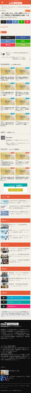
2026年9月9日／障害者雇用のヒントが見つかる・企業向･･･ (19, 201)
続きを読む (4, 27)
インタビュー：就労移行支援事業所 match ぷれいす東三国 (19, 249)
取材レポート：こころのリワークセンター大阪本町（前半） (19, 236)
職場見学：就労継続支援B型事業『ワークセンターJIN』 (18, 285)
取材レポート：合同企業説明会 (18, 225)
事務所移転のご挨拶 (14, 370)
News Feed (9, 137)
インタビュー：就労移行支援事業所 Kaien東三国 (19, 261)
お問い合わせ (22, 385)
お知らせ (2, 385)
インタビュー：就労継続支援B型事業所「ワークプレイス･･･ (19, 255)
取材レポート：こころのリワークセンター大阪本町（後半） (19, 231)
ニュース (4, 32)
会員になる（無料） (15, 190)
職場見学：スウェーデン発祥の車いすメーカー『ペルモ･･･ (19, 273)
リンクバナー (5, 387)
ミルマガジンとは (9, 385)
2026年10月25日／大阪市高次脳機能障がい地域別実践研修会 (19, 207)
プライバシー (16, 385)
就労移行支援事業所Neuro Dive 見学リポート (19, 279)
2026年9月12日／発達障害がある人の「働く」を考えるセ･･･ (19, 212)
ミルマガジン (10, 390)
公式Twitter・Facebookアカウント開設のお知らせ (19, 377)
